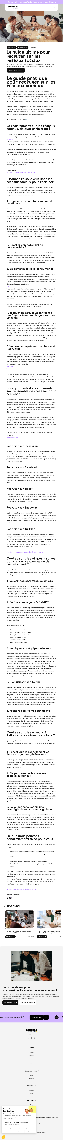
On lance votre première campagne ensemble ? (22, 889)
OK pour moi (30, 1131)
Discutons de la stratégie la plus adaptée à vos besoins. (25, 552)
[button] (54, 7)
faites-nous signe (12, 437)
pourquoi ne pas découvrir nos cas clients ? (21, 172)
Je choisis (18, 1131)
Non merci (7, 1131)
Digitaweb (10, 366)
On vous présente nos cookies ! (12, 1124)
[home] (13, 7)
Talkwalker (10, 139)
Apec (8, 286)
